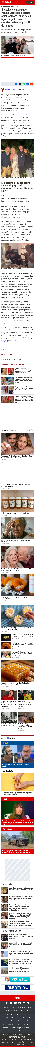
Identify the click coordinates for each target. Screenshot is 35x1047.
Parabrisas (13, 1010)
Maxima (25, 1020)
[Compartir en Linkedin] (27, 84)
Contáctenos (28, 1025)
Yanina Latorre (6, 359)
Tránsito (17, 1030)
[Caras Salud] (17, 981)
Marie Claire (22, 1007)
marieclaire (17, 771)
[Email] (31, 84)
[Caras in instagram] (7, 1003)
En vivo (31, 2)
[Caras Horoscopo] (17, 989)
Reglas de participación (24, 1028)
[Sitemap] (28, 1003)
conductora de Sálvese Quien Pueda (17, 115)
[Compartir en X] (20, 84)
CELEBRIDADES (5, 6)
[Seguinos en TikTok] (19, 1003)
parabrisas (17, 829)
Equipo (13, 1028)
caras (17, 799)
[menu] (2, 2)
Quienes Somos (17, 1025)
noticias (17, 743)
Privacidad (6, 1028)
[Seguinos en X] (15, 1003)
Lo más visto (7, 884)
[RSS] (24, 1003)
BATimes (29, 1010)
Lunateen (22, 1010)
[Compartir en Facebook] (16, 84)
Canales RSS (7, 1025)
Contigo (25, 1015)
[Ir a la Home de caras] (8, 3)
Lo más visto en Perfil (12, 930)
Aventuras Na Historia (12, 1018)
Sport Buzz (10, 1020)
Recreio (18, 1020)
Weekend (6, 1010)
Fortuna (30, 1007)
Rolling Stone (25, 1018)
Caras (19, 1015)
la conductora (12, 276)
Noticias (14, 1007)
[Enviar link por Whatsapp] (23, 84)
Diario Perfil (6, 1007)
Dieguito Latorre (18, 359)
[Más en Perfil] (11, 738)
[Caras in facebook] (11, 1003)
